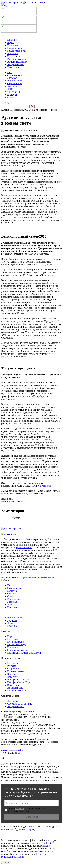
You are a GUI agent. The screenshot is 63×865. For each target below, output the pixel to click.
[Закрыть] (2, 764)
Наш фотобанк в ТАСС (19, 679)
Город (10, 72)
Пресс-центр (13, 91)
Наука (10, 42)
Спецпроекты (14, 75)
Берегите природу (16, 50)
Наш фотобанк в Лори (19, 682)
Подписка (12, 663)
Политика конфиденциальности (24, 652)
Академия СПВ (15, 64)
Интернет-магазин (17, 59)
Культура (12, 94)
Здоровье (12, 78)
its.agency (31, 829)
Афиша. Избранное (17, 61)
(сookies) (46, 843)
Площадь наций (15, 48)
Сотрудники (13, 668)
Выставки (12, 53)
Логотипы (12, 677)
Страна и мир (14, 83)
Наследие (12, 39)
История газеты (15, 671)
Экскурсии (13, 67)
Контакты (12, 674)
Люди (10, 89)
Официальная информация (21, 650)
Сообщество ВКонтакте (19, 703)
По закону (12, 45)
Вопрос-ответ (14, 80)
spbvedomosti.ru (24, 547)
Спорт (10, 97)
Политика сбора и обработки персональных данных (28, 577)
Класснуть (18, 501)
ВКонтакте (45, 485)
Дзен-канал (13, 701)
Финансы (12, 86)
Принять (6, 862)
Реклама (11, 666)
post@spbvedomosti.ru (12, 750)
